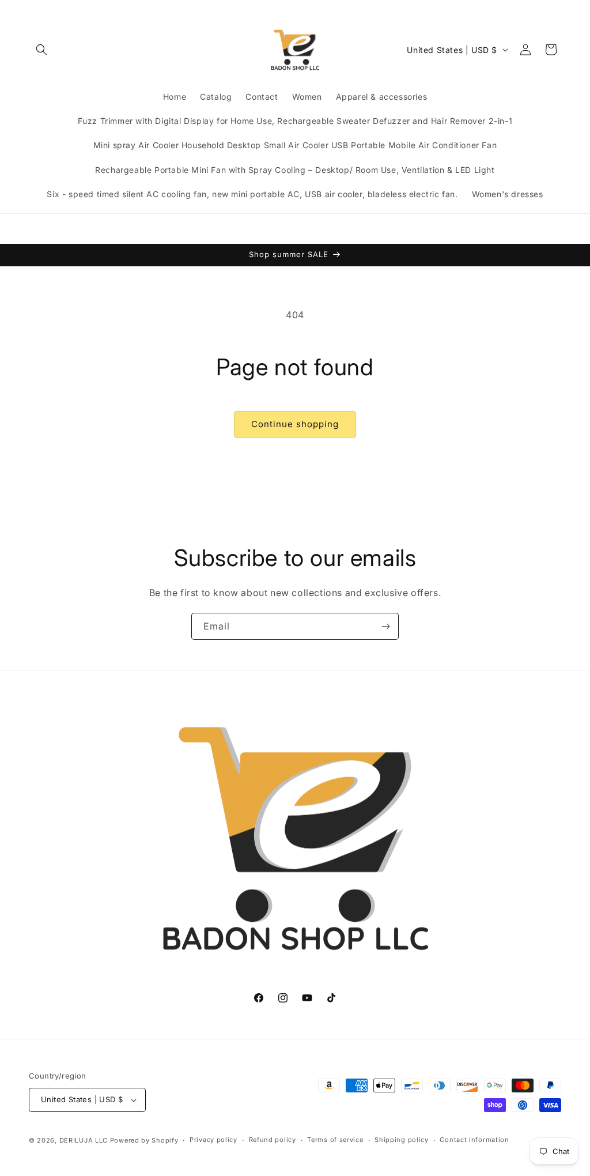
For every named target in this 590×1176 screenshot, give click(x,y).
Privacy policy (213, 1140)
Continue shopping (295, 424)
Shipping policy (402, 1140)
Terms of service (335, 1140)
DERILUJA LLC (84, 1140)
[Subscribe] (385, 626)
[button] (41, 49)
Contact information (474, 1140)
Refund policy (272, 1140)
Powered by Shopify (144, 1140)
